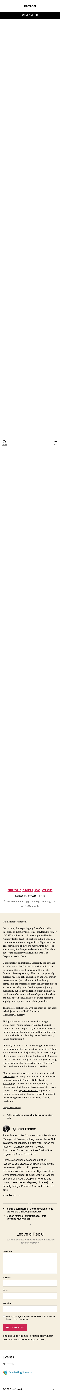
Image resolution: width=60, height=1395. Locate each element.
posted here (8, 1076)
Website (7, 1303)
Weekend (47, 890)
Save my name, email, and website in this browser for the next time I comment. (30, 1317)
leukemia (42, 1115)
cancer (25, 1115)
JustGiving (8, 1083)
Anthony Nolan (14, 1115)
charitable (14, 890)
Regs (37, 890)
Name (6, 1277)
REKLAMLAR (30, 15)
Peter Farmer (16, 901)
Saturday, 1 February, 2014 (43, 901)
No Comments (32, 906)
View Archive (11, 1195)
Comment (7, 1251)
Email (6, 1290)
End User (27, 890)
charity (33, 1115)
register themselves (28, 1090)
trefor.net (30, 5)
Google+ (6, 1108)
